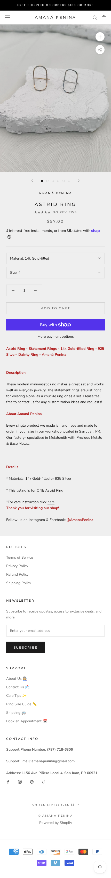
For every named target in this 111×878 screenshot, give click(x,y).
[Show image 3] (53, 181)
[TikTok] (43, 782)
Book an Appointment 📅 (26, 721)
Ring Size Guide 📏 (21, 704)
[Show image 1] (42, 181)
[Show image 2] (47, 181)
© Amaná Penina (55, 815)
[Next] (79, 180)
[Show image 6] (69, 181)
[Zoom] (100, 36)
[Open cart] (104, 17)
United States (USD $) (53, 804)
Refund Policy (17, 574)
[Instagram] (20, 782)
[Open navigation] (7, 17)
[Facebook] (8, 782)
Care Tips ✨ (16, 695)
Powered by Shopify (55, 822)
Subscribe (26, 647)
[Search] (95, 17)
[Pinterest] (32, 782)
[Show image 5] (63, 181)
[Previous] (32, 180)
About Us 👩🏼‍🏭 (16, 678)
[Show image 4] (58, 181)
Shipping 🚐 (16, 712)
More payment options (55, 336)
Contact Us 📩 (17, 687)
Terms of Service (19, 557)
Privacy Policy (17, 566)
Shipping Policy (18, 583)
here (50, 502)
